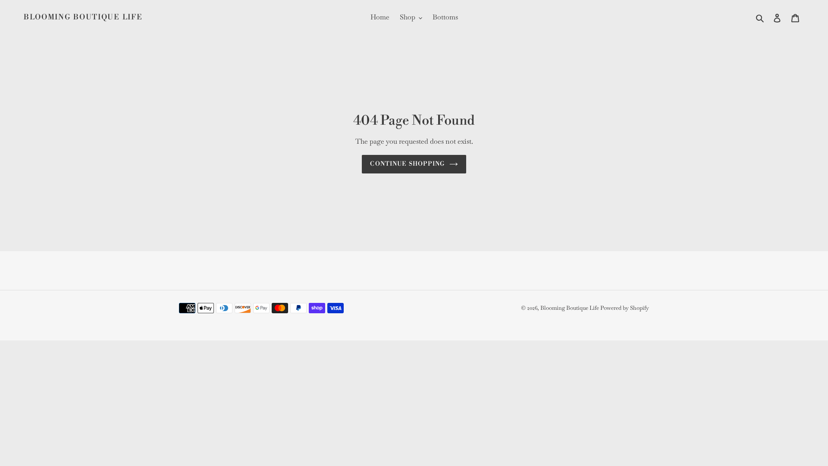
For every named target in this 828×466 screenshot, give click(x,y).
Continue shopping (407, 164)
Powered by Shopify (624, 308)
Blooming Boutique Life (83, 17)
